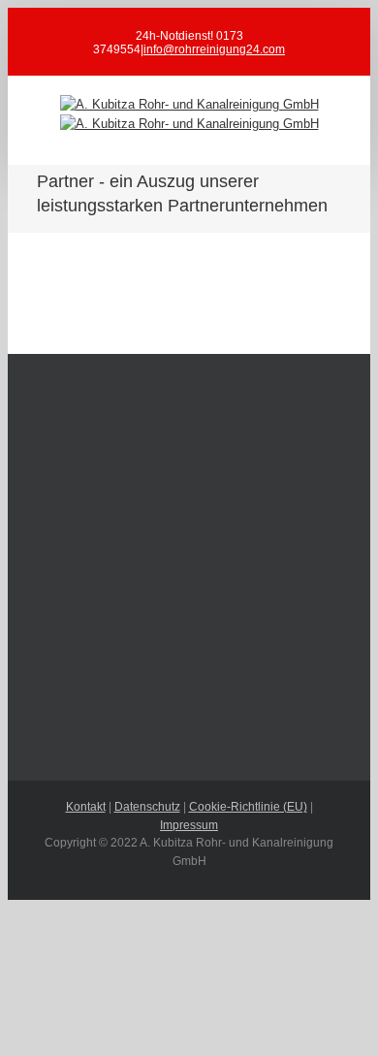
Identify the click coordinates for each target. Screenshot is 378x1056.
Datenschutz (147, 807)
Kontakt (86, 807)
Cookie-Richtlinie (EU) (248, 807)
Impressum (189, 825)
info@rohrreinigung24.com (214, 49)
